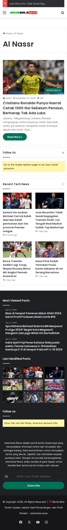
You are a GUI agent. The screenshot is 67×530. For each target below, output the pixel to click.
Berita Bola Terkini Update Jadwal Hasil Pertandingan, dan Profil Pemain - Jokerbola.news (34, 507)
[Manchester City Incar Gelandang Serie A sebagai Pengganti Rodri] (54, 397)
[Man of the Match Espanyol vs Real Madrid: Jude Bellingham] (12, 372)
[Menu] (4, 14)
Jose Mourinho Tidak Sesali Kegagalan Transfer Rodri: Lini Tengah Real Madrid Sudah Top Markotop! (49, 220)
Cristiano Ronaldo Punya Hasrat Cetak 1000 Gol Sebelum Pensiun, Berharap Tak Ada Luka (33, 108)
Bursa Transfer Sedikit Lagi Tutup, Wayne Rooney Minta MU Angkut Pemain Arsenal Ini (16, 268)
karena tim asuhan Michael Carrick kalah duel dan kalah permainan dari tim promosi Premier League (17, 222)
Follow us (9, 411)
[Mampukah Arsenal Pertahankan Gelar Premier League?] (54, 384)
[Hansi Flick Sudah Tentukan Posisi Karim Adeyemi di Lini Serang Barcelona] (49, 249)
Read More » (14, 136)
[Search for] (62, 14)
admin (9, 98)
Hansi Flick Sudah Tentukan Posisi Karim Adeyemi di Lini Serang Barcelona (49, 266)
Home (8, 33)
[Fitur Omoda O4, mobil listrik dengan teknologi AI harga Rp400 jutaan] (12, 397)
